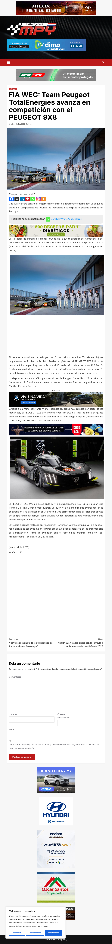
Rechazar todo (35, 932)
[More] (43, 199)
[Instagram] (38, 199)
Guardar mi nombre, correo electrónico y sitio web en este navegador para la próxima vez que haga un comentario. (55, 746)
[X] (16, 199)
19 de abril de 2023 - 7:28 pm (21, 124)
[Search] (103, 62)
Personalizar (17, 932)
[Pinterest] (27, 199)
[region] (35, 923)
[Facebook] (11, 199)
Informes (13, 89)
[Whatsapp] (32, 199)
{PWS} (64, 939)
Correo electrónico (63, 716)
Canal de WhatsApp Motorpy (66, 218)
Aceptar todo (53, 932)
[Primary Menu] (9, 62)
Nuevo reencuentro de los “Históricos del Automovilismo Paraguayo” (31, 643)
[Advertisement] (56, 336)
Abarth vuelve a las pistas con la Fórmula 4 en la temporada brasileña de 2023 (80, 643)
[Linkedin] (22, 199)
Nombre (14, 714)
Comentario (16, 676)
